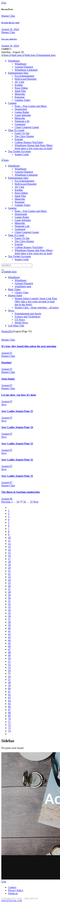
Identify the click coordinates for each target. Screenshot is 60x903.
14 (9, 549)
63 (9, 697)
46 (9, 646)
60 (9, 688)
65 (9, 703)
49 (9, 655)
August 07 (6, 353)
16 (9, 555)
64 (9, 700)
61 (9, 691)
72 (9, 724)
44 (9, 640)
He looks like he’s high (10, 23)
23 (9, 576)
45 (9, 643)
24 (9, 579)
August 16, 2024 (10, 29)
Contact (12, 887)
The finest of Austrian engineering (20, 492)
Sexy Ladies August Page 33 (17, 443)
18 (9, 561)
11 (9, 540)
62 (9, 694)
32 (9, 604)
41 (9, 631)
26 (9, 586)
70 (9, 718)
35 (9, 613)
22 (9, 573)
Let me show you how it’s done (18, 394)
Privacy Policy (15, 890)
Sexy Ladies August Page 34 (17, 427)
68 (9, 712)
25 (9, 582)
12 (9, 543)
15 (9, 552)
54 (17, 501)
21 (9, 570)
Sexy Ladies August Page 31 (17, 475)
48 (9, 652)
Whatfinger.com (11, 900)
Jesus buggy (8, 378)
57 (9, 679)
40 (9, 628)
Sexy (4, 404)
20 (9, 567)
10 (9, 537)
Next (35, 501)
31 (9, 601)
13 (9, 546)
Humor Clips (8, 15)
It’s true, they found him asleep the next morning (28, 346)
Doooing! (6, 362)
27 (9, 589)
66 (9, 706)
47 (9, 649)
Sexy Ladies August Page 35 (17, 411)
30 (9, 598)
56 (24, 501)
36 (9, 616)
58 (9, 682)
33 (9, 607)
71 (9, 721)
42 (9, 634)
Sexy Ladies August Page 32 (17, 459)
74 (31, 501)
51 (9, 661)
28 (9, 592)
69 (9, 715)
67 (9, 709)
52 (9, 664)
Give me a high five (9, 39)
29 (9, 595)
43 (9, 637)
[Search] (2, 269)
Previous (5, 501)
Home (4, 331)
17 (9, 558)
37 (9, 619)
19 (9, 564)
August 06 (6, 498)
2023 (10, 331)
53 (9, 667)
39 (9, 625)
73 (9, 727)
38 (9, 622)
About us (13, 893)
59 (9, 685)
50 (9, 658)
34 (9, 610)
